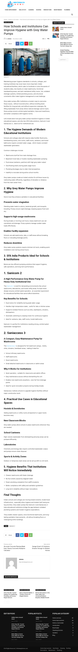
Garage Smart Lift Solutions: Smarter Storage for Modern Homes (41, 548)
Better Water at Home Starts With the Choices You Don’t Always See (66, 44)
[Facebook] (17, 44)
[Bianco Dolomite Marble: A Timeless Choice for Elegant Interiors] (27, 586)
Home (5, 19)
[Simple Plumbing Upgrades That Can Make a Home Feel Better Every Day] (56, 51)
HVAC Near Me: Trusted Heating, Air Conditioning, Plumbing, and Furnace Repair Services (67, 36)
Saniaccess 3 (11, 346)
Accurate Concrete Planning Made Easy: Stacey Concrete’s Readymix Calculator (14, 548)
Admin (10, 38)
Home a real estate (13, 19)
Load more (63, 59)
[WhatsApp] (31, 44)
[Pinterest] (26, 44)
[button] (72, 14)
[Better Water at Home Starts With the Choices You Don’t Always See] (56, 44)
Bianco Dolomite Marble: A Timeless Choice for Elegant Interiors (27, 594)
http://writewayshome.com (26, 562)
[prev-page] (5, 602)
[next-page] (8, 602)
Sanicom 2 (10, 286)
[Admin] (5, 39)
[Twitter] (22, 44)
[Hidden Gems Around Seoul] (56, 29)
